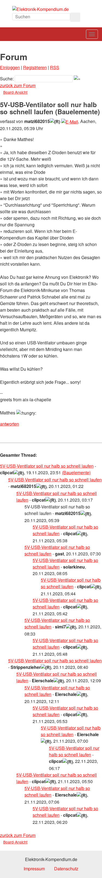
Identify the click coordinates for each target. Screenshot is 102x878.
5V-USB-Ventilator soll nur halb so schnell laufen (47, 466)
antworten (9, 424)
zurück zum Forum (18, 85)
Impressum (34, 868)
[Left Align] (75, 17)
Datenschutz (66, 868)
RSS (54, 67)
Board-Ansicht (15, 92)
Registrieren (35, 67)
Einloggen (10, 67)
